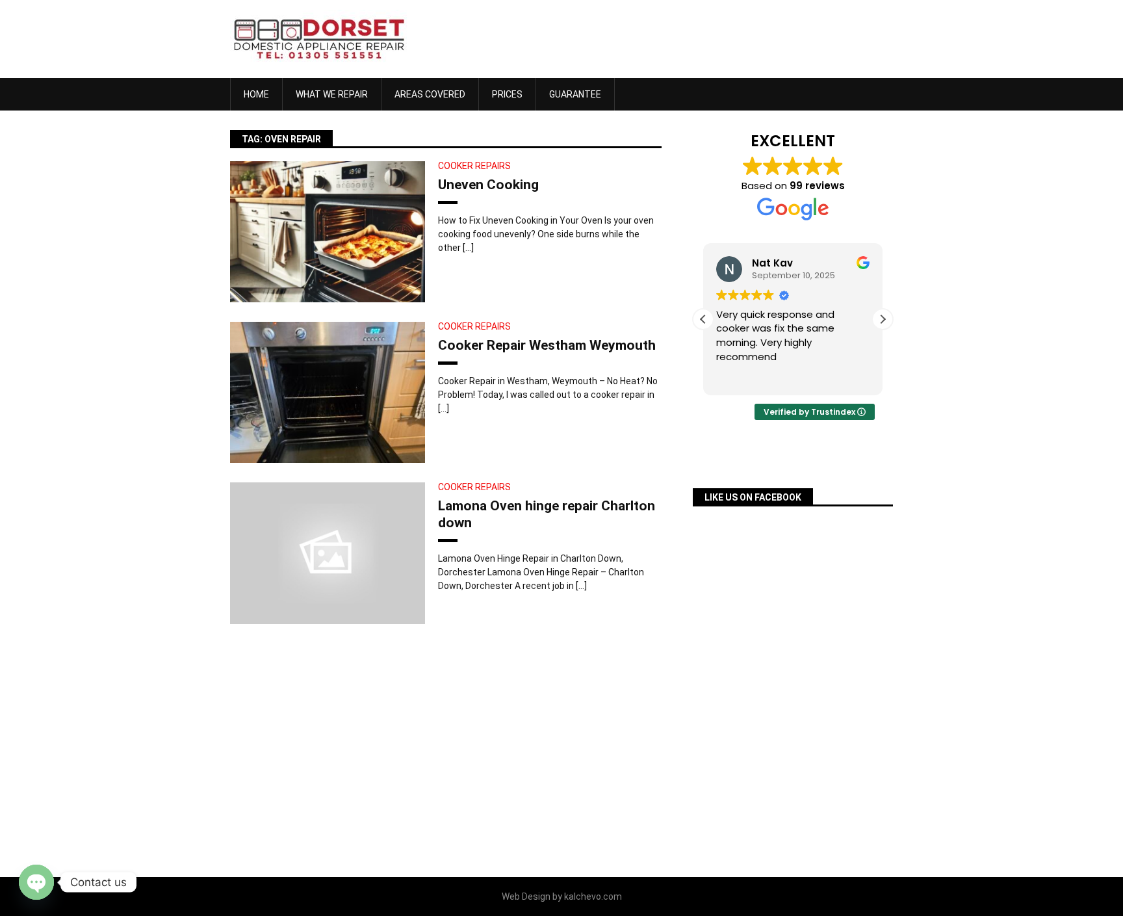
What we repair (332, 94)
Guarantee (575, 94)
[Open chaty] (36, 882)
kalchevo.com (593, 896)
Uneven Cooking (488, 184)
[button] (882, 319)
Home (256, 94)
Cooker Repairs (474, 166)
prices (507, 94)
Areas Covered (429, 94)
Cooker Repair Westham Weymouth (547, 345)
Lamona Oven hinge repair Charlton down (546, 514)
